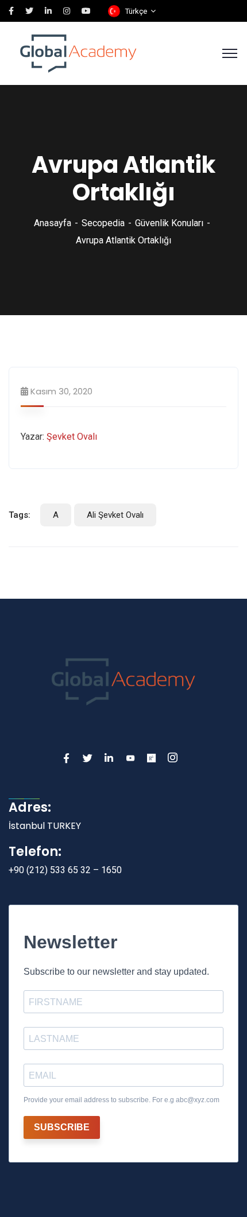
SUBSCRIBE (62, 1127)
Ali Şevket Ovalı (115, 515)
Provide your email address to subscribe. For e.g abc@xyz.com (121, 1100)
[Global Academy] (78, 52)
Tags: (19, 515)
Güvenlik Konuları (169, 223)
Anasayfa (52, 223)
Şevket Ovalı (72, 436)
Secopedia (103, 223)
